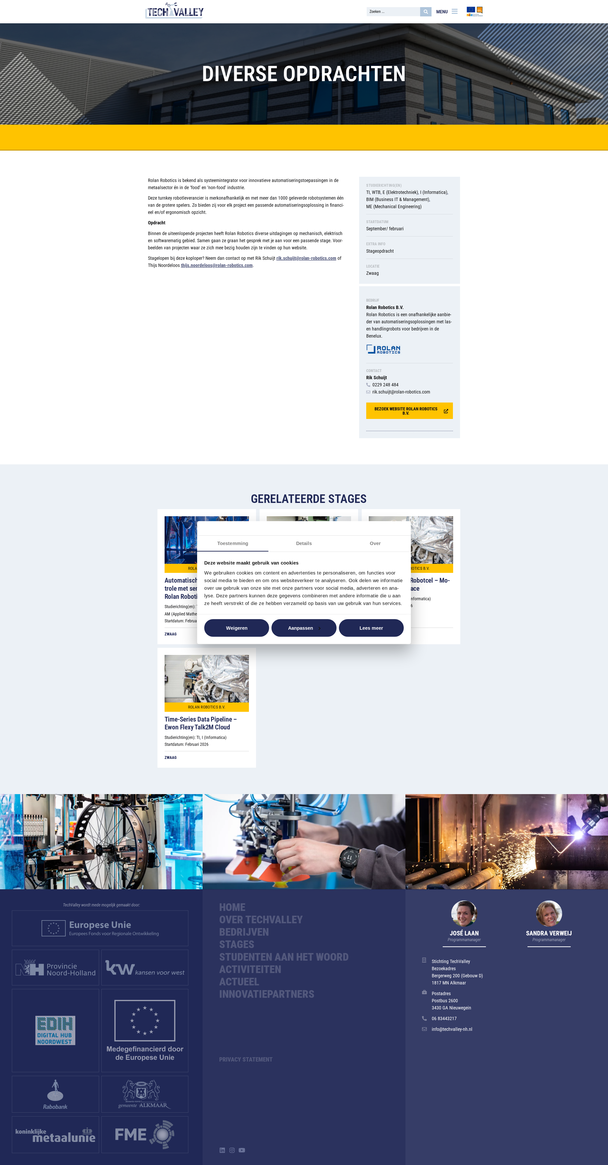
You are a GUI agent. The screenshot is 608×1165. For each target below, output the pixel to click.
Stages (236, 944)
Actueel (239, 982)
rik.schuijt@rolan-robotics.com (306, 258)
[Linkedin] (222, 1150)
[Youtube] (242, 1150)
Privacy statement (246, 1059)
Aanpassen (300, 627)
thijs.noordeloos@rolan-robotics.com (217, 265)
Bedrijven (244, 932)
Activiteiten (250, 969)
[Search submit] (426, 11)
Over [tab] (375, 543)
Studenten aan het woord (284, 957)
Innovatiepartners (266, 994)
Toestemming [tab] (232, 543)
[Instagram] (232, 1150)
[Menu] (454, 11)
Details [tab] (304, 543)
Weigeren (236, 627)
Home (232, 907)
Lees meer (371, 627)
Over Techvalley (261, 920)
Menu (442, 12)
